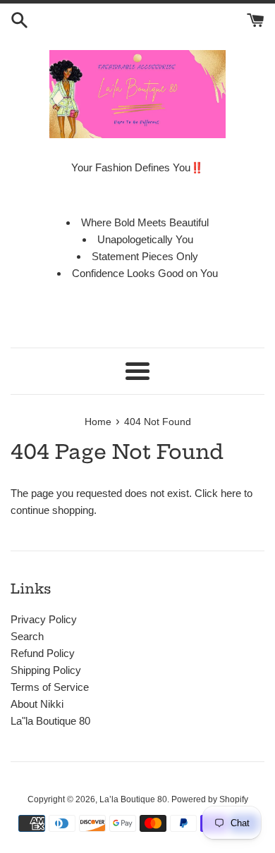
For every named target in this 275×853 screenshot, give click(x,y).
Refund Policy (43, 653)
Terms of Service (50, 687)
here (231, 493)
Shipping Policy (46, 670)
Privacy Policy (44, 619)
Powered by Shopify (209, 799)
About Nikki (37, 704)
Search (27, 636)
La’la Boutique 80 (133, 799)
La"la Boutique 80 (50, 721)
